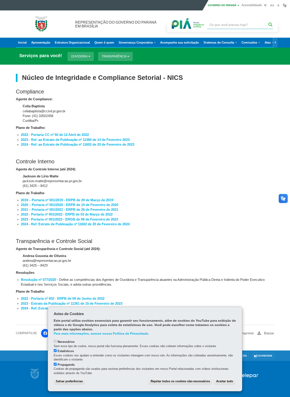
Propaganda (66, 364)
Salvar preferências (69, 381)
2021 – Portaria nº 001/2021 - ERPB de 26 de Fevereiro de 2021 (69, 209)
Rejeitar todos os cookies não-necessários (180, 381)
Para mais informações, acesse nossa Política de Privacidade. (101, 333)
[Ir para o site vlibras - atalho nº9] (284, 5)
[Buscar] (270, 25)
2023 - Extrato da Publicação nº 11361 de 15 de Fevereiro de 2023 (71, 303)
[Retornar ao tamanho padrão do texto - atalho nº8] (278, 5)
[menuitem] (137, 43)
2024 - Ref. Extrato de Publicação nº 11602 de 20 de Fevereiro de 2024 (75, 224)
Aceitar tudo (224, 381)
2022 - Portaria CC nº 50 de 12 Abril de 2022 (55, 135)
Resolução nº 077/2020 (38, 280)
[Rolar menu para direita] (275, 43)
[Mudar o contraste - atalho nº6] (265, 5)
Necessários (66, 341)
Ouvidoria (79, 56)
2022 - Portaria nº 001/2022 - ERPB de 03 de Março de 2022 (67, 214)
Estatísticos (66, 351)
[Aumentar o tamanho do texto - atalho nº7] (272, 5)
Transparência (114, 56)
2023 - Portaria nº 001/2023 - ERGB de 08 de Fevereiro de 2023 (69, 219)
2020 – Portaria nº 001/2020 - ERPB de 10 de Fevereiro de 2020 (69, 205)
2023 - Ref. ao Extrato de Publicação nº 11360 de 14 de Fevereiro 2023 (75, 140)
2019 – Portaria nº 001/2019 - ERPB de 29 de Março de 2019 (67, 200)
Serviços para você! (40, 55)
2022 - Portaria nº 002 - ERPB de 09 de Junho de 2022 (62, 298)
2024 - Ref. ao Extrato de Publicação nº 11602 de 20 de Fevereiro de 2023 (77, 144)
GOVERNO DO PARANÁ (222, 5)
